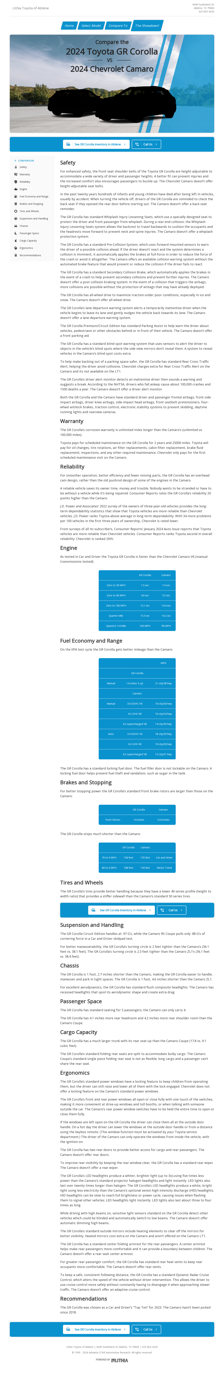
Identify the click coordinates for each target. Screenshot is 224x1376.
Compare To (118, 25)
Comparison (26, 160)
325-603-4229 (206, 11)
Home (69, 25)
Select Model (91, 25)
